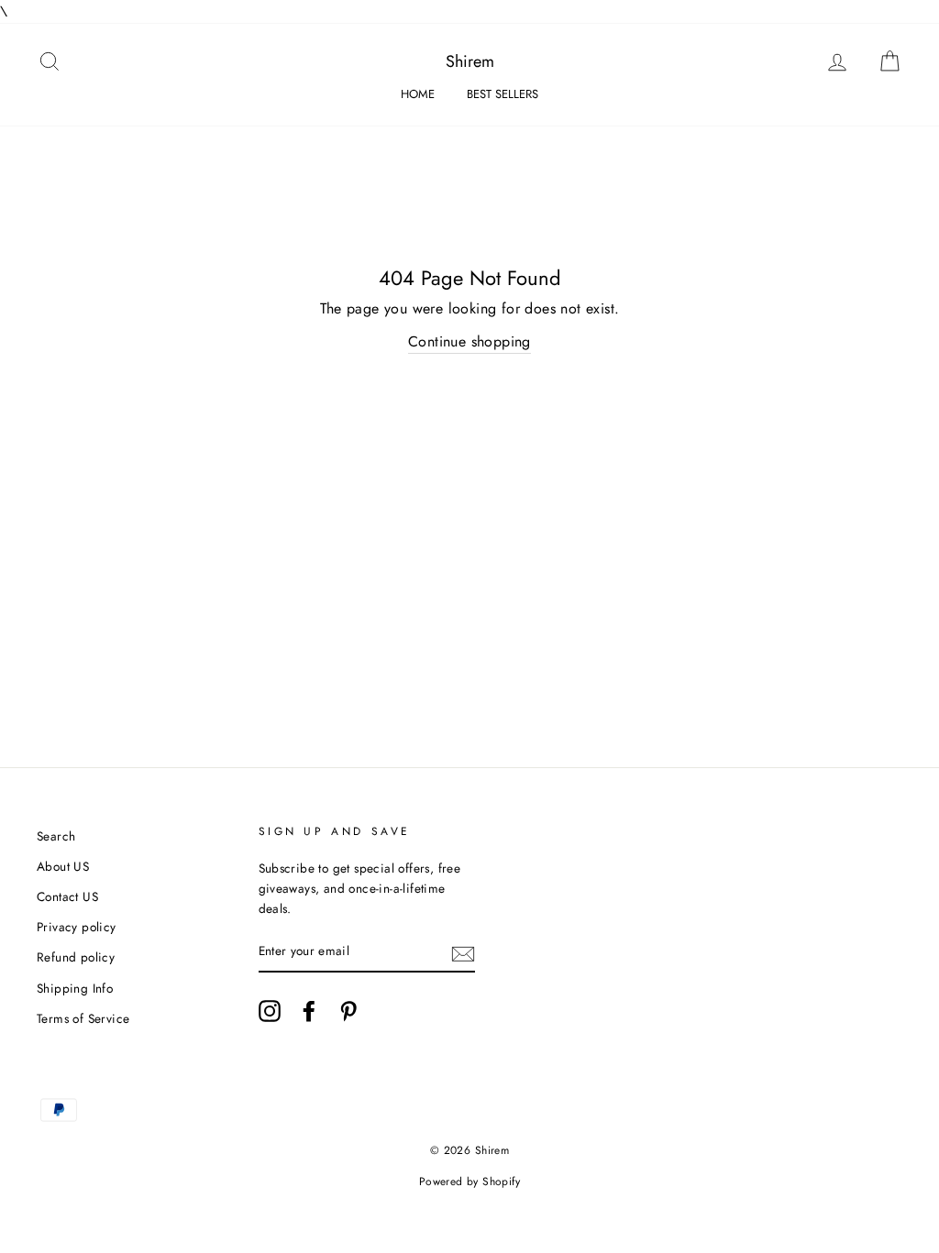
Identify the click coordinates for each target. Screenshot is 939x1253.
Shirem (470, 61)
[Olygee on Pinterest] (348, 1011)
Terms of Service (83, 1018)
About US (63, 866)
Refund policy (76, 957)
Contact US (67, 896)
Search (56, 836)
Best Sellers (502, 94)
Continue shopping (469, 341)
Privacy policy (76, 927)
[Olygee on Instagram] (270, 1011)
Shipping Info (75, 988)
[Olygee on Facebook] (309, 1011)
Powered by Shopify (469, 1181)
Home (418, 94)
